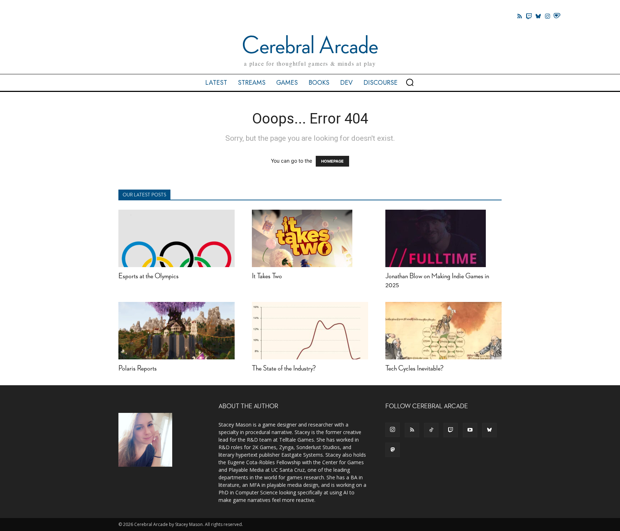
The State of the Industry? (284, 368)
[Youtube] (470, 430)
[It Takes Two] (310, 238)
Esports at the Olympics (148, 276)
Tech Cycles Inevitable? (414, 368)
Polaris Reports (137, 368)
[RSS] (412, 430)
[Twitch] (529, 16)
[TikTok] (431, 430)
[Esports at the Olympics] (176, 238)
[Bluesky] (538, 16)
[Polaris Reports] (176, 330)
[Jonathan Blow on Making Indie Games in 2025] (443, 238)
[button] (409, 82)
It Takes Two (267, 276)
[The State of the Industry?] (310, 330)
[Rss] (519, 16)
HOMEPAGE (332, 161)
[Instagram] (547, 16)
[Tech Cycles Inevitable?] (443, 330)
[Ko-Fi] (557, 16)
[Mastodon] (392, 450)
